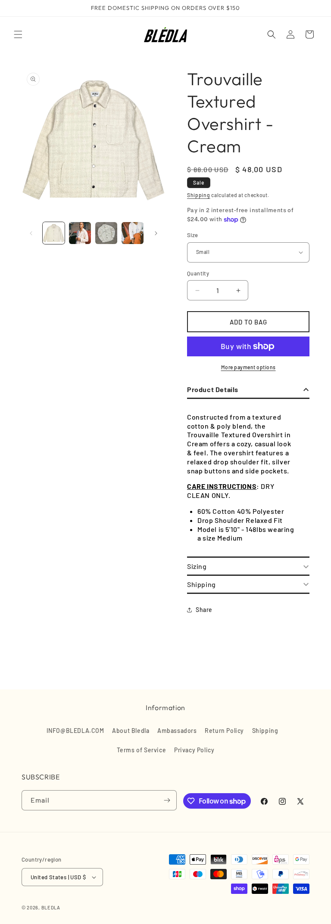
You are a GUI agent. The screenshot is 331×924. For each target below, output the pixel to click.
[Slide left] (31, 233)
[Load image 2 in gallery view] (80, 233)
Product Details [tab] (212, 389)
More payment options (248, 367)
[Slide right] (156, 233)
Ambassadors (177, 730)
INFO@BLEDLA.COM (75, 730)
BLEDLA (50, 907)
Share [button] (204, 609)
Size (192, 235)
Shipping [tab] (201, 584)
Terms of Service (141, 750)
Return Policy (224, 730)
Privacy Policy (194, 750)
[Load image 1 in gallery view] (54, 233)
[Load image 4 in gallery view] (133, 233)
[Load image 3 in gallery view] (106, 233)
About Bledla (130, 730)
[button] (18, 34)
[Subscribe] (166, 800)
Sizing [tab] (197, 566)
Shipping (198, 195)
